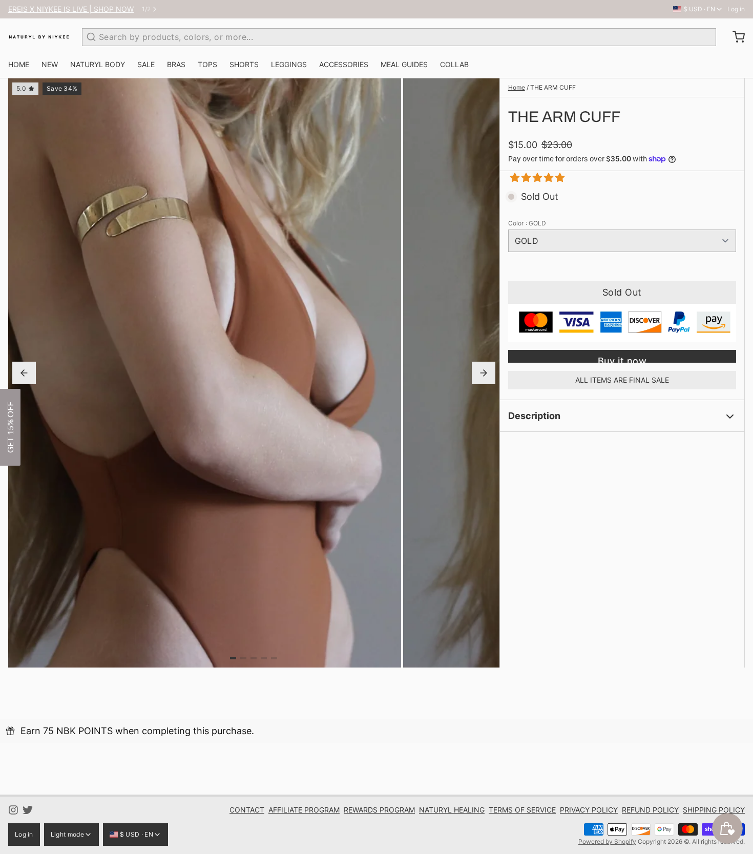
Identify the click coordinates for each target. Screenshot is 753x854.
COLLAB (454, 64)
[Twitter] (28, 810)
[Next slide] (483, 373)
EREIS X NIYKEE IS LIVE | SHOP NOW (71, 9)
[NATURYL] (39, 37)
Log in (736, 9)
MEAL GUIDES (404, 64)
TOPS (207, 64)
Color (527, 223)
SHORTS (244, 64)
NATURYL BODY (97, 64)
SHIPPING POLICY (714, 809)
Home (516, 87)
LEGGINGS (289, 64)
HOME (18, 64)
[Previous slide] (24, 373)
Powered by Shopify (607, 841)
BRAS (176, 64)
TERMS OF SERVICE (522, 809)
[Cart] (734, 37)
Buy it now (622, 359)
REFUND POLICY (650, 809)
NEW (49, 64)
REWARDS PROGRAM (379, 809)
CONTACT (246, 809)
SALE (146, 64)
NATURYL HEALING (452, 809)
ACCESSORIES (343, 64)
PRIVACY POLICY (589, 809)
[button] (533, 177)
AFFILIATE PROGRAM (304, 809)
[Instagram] (13, 810)
